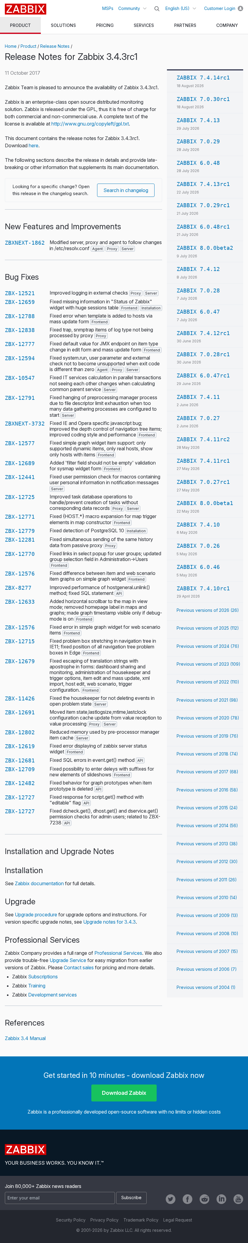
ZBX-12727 (20, 797)
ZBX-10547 (20, 378)
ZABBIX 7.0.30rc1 (203, 99)
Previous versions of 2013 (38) (207, 843)
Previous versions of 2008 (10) (207, 933)
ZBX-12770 (20, 554)
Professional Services (118, 953)
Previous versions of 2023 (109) (208, 664)
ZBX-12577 (20, 443)
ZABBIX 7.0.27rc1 (203, 482)
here (33, 145)
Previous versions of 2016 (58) (207, 789)
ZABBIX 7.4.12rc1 (203, 333)
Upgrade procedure (36, 915)
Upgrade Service (68, 960)
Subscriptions (43, 977)
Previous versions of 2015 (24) (207, 807)
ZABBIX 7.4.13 (198, 120)
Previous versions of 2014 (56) (207, 825)
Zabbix (25, 9)
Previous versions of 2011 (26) (207, 879)
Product (28, 46)
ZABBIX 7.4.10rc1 (203, 588)
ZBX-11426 (20, 698)
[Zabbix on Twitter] (170, 1199)
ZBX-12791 (20, 398)
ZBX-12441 (20, 477)
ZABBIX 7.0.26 (198, 546)
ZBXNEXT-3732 (25, 423)
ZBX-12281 (20, 540)
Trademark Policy (140, 1219)
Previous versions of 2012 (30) (207, 861)
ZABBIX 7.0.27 (198, 418)
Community (129, 8)
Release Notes (55, 46)
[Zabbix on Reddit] (204, 1199)
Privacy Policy (104, 1219)
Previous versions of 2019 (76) (207, 736)
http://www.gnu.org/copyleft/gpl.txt (90, 124)
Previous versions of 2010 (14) (207, 897)
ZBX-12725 (20, 497)
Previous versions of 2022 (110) (208, 681)
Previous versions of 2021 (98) (207, 700)
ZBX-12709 (20, 769)
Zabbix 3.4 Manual (25, 1038)
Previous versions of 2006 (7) (207, 969)
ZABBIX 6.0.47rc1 (203, 375)
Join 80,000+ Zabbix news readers (43, 1186)
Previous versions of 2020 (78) (208, 717)
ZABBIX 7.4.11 (198, 397)
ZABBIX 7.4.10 (198, 524)
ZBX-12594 (20, 358)
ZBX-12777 (20, 344)
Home (11, 46)
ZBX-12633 (20, 602)
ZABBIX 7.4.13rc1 (203, 184)
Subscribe (131, 1197)
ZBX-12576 (20, 573)
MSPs (107, 8)
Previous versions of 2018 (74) (207, 753)
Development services (52, 995)
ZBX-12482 (20, 783)
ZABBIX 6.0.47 (198, 311)
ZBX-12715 (20, 641)
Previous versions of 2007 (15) (207, 951)
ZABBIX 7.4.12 (198, 269)
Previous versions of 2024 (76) (208, 646)
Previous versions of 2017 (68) (207, 771)
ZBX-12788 (20, 316)
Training (36, 986)
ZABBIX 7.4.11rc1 (203, 461)
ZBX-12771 (20, 517)
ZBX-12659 (20, 302)
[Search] (157, 8)
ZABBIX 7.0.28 (198, 290)
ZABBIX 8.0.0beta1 (205, 503)
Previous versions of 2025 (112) (208, 628)
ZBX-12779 (20, 531)
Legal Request (177, 1219)
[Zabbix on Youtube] (238, 1199)
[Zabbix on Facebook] (187, 1199)
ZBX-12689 (20, 463)
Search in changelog (125, 190)
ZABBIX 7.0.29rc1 (203, 205)
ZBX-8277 (18, 588)
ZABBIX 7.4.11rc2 (203, 439)
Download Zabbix (124, 1093)
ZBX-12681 (20, 760)
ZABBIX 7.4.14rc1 (203, 77)
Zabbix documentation (39, 883)
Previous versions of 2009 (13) (207, 915)
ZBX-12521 (20, 293)
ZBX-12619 (20, 746)
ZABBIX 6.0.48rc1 (203, 226)
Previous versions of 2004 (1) (206, 987)
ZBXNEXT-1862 (25, 243)
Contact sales (79, 967)
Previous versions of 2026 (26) (208, 610)
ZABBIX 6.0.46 (198, 567)
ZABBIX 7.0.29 (198, 141)
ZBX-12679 (20, 661)
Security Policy (71, 1219)
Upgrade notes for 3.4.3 (109, 922)
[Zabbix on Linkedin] (221, 1199)
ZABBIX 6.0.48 (198, 163)
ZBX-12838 (20, 330)
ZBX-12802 (20, 732)
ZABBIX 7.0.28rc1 (203, 354)
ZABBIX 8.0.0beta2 (205, 248)
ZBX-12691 (20, 712)
